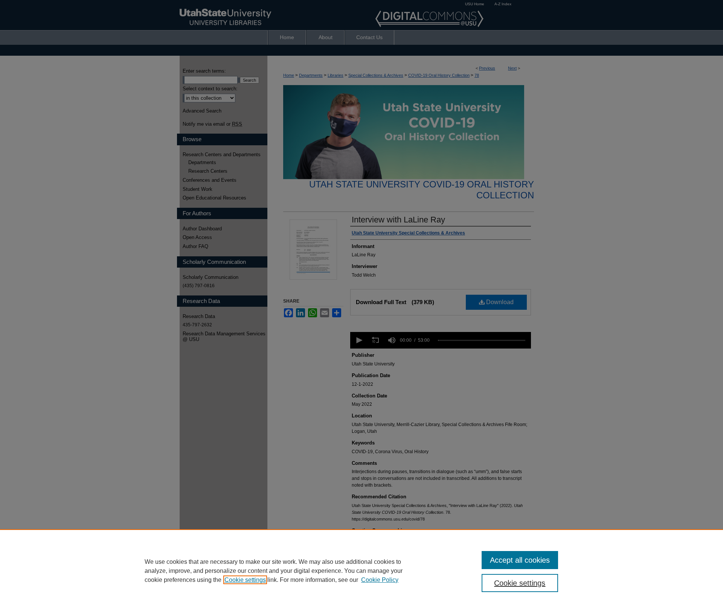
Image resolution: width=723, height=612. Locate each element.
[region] (361, 570)
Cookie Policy (379, 580)
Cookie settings (245, 580)
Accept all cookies (520, 560)
